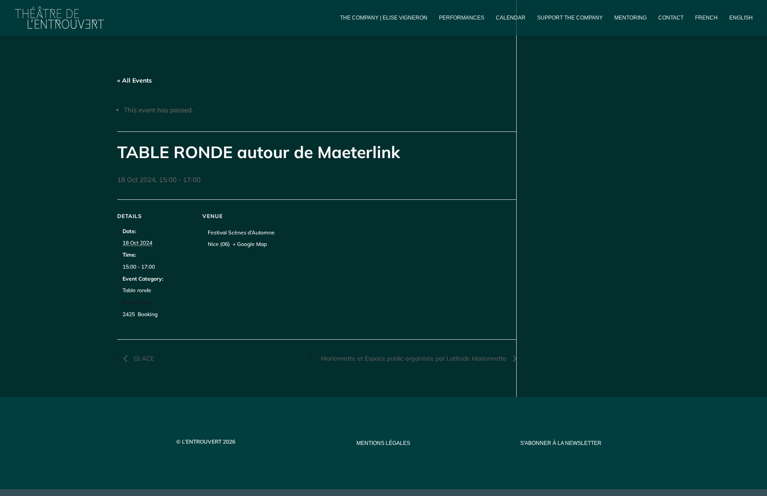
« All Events (134, 80)
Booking (148, 314)
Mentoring (630, 18)
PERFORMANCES (461, 18)
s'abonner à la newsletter (560, 443)
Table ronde (137, 290)
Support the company (570, 18)
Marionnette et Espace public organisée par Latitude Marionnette (414, 358)
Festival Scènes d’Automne (241, 232)
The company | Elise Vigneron (383, 18)
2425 (129, 314)
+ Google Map (250, 244)
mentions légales (383, 443)
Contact (671, 18)
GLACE (143, 358)
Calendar (511, 18)
